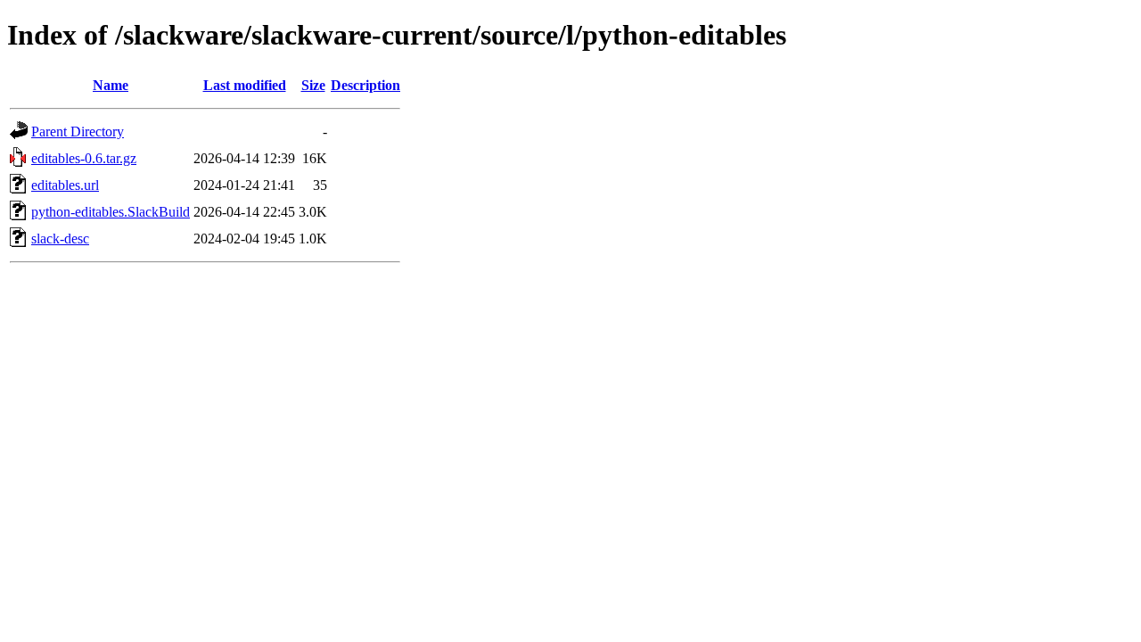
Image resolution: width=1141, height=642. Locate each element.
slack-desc (60, 238)
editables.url (65, 185)
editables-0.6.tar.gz (83, 158)
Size (313, 85)
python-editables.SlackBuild (110, 211)
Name (110, 85)
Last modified (244, 85)
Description (365, 85)
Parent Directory (77, 131)
